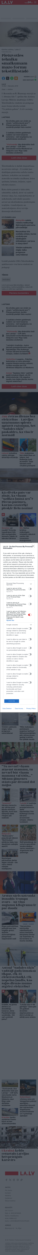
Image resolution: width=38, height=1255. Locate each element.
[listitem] (19, 584)
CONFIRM (12, 701)
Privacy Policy (31, 708)
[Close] (34, 547)
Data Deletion (7, 708)
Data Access (19, 708)
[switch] (30, 589)
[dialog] (19, 627)
